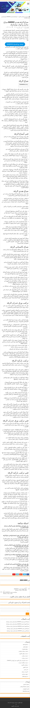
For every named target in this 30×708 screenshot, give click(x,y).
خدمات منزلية (14, 702)
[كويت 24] (15, 7)
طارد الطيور (25, 667)
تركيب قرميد (8, 345)
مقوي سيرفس (25, 674)
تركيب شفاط (24, 287)
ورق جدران (18, 106)
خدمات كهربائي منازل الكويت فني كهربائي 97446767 (17, 660)
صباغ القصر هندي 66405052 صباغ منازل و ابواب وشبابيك (18, 628)
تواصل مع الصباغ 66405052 (15, 44)
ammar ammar (24, 27)
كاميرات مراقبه (25, 671)
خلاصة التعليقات (26, 689)
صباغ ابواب (22, 233)
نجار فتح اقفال (25, 676)
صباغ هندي (19, 206)
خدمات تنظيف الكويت (23, 653)
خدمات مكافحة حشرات (23, 662)
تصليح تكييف (25, 646)
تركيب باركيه (14, 347)
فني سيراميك (18, 349)
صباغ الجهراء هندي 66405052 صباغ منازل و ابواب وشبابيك (17, 626)
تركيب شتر (17, 286)
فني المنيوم (19, 289)
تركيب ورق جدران (14, 174)
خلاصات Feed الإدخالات (24, 686)
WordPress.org (26, 691)
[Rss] (16, 704)
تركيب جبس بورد (23, 347)
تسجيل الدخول (26, 684)
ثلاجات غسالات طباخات (23, 651)
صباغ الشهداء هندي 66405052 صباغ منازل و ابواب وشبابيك (17, 624)
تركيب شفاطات (8, 286)
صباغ (13, 74)
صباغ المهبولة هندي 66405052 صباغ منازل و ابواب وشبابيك (20, 589)
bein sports (25, 644)
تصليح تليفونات (25, 649)
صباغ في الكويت (21, 16)
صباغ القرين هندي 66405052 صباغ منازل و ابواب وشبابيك (18, 630)
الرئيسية (27, 16)
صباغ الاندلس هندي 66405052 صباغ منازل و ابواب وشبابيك (17, 621)
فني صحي (26, 669)
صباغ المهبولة (23, 59)
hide (26, 84)
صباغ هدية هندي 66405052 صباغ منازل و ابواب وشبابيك (10, 592)
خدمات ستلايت (25, 655)
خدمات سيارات (25, 658)
